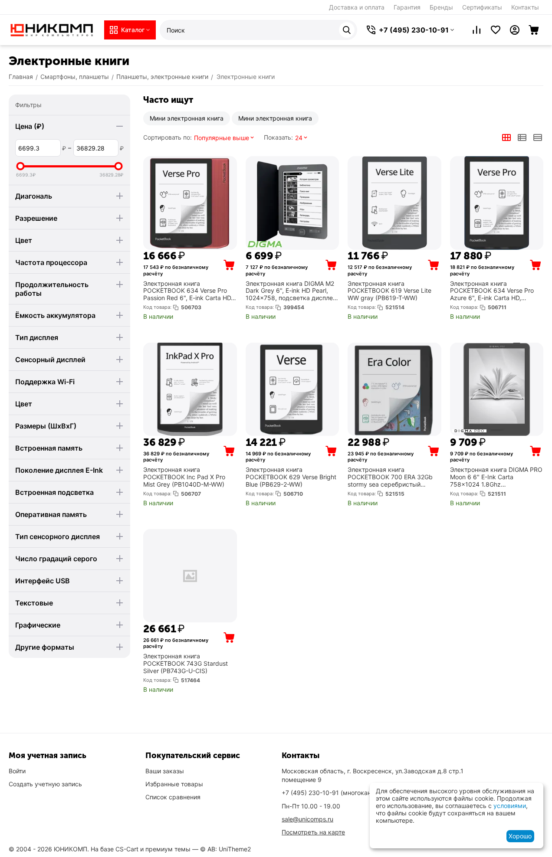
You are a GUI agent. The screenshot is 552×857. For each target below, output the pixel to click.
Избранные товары (174, 784)
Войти (17, 771)
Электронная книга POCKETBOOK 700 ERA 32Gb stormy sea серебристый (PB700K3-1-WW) (390, 477)
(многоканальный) (338, 792)
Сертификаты (482, 7)
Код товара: (157, 307)
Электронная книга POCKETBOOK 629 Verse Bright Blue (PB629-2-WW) (291, 477)
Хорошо (520, 836)
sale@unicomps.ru (307, 819)
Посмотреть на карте (313, 832)
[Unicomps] (52, 29)
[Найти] (347, 30)
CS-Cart (126, 849)
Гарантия (407, 7)
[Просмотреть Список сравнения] (476, 29)
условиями (509, 805)
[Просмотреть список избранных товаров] (495, 29)
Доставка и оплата (356, 7)
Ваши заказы (164, 771)
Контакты (525, 7)
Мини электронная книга (186, 118)
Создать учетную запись (45, 784)
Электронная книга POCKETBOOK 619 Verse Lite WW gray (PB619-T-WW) (389, 291)
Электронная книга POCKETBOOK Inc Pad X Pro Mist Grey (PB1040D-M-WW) (184, 477)
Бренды (441, 7)
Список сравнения (172, 797)
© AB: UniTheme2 (225, 849)
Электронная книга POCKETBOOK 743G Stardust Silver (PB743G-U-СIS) (185, 663)
